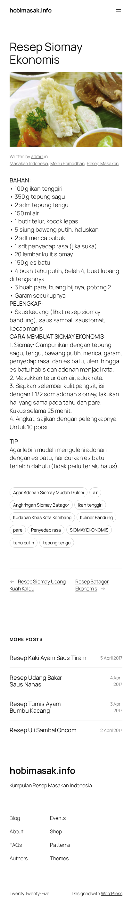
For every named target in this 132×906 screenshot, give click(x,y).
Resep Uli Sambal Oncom (43, 730)
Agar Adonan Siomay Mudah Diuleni (48, 492)
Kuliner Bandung (96, 517)
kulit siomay (57, 254)
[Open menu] (118, 10)
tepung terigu (56, 543)
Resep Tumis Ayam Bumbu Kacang (35, 707)
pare (17, 530)
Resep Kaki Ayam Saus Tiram (48, 657)
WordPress (111, 893)
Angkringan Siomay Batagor (41, 505)
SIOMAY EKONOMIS (89, 530)
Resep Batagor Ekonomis (92, 585)
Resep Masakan (103, 163)
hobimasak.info (30, 10)
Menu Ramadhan (67, 163)
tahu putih (23, 543)
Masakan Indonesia (29, 163)
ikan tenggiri (90, 505)
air (95, 492)
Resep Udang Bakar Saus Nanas (36, 680)
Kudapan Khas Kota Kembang (42, 517)
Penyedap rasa (46, 530)
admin (37, 156)
